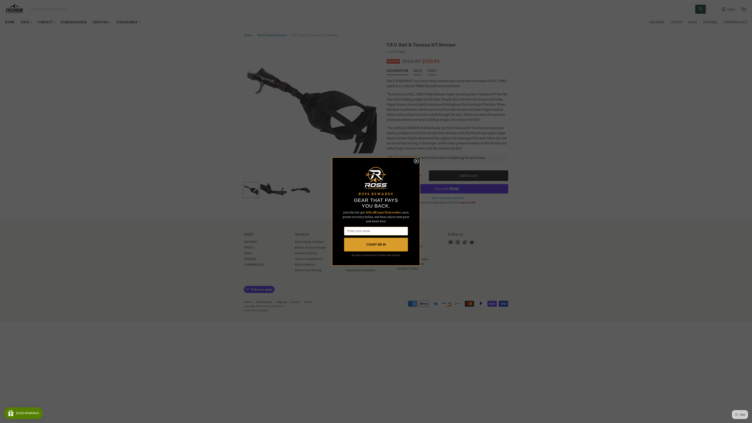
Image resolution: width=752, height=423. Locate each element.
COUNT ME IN (376, 244)
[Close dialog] (416, 161)
